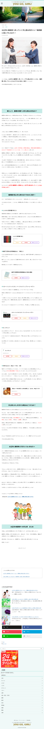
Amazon (17, 242)
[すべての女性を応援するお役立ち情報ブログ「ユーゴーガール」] (22, 4)
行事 (3, 642)
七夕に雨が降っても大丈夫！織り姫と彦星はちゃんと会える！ (25, 616)
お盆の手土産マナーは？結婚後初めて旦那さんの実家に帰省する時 (26, 608)
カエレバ (17, 238)
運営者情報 (28, 720)
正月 (5, 643)
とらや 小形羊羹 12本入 (18, 236)
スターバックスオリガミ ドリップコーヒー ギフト (22, 312)
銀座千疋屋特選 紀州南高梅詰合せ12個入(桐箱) (22, 272)
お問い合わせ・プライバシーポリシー (20, 720)
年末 (3, 643)
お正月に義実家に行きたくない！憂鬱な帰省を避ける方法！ (21, 496)
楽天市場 (26, 242)
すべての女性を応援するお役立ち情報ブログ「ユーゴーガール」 (22, 722)
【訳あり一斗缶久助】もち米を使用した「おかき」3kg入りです (26, 388)
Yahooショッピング (35, 242)
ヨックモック (8, 350)
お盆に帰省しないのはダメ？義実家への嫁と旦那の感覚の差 (16, 576)
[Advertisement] (22, 98)
